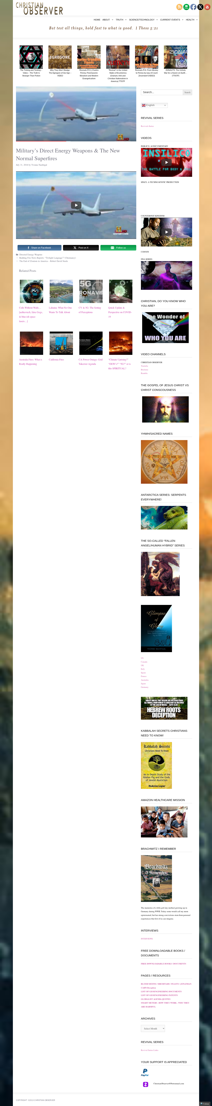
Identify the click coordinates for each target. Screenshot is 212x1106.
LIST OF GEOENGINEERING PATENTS (159, 995)
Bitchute (144, 369)
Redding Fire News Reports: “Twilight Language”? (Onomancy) (47, 257)
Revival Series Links (149, 1050)
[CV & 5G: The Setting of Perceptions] (91, 300)
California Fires (56, 359)
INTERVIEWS (147, 938)
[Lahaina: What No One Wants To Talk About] (61, 300)
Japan (143, 683)
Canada (144, 661)
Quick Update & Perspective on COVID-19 (120, 312)
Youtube (144, 365)
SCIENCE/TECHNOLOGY (141, 19)
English (150, 105)
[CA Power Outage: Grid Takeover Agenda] (91, 352)
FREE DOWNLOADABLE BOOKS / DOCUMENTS (163, 963)
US (142, 658)
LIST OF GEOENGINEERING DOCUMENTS (161, 991)
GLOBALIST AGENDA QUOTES (155, 998)
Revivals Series (147, 126)
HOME (97, 19)
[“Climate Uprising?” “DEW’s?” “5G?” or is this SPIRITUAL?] (120, 352)
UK (142, 665)
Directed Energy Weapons (30, 254)
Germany (145, 687)
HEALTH (190, 19)
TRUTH (119, 19)
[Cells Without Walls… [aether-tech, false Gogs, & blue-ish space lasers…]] (31, 300)
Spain (143, 672)
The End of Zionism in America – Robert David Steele (44, 261)
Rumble (144, 373)
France (144, 676)
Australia (145, 680)
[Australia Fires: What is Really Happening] (31, 352)
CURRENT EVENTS (170, 19)
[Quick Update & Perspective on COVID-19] (120, 300)
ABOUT (106, 19)
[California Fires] (61, 352)
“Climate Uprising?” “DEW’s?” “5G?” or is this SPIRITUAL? (119, 364)
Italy (143, 668)
